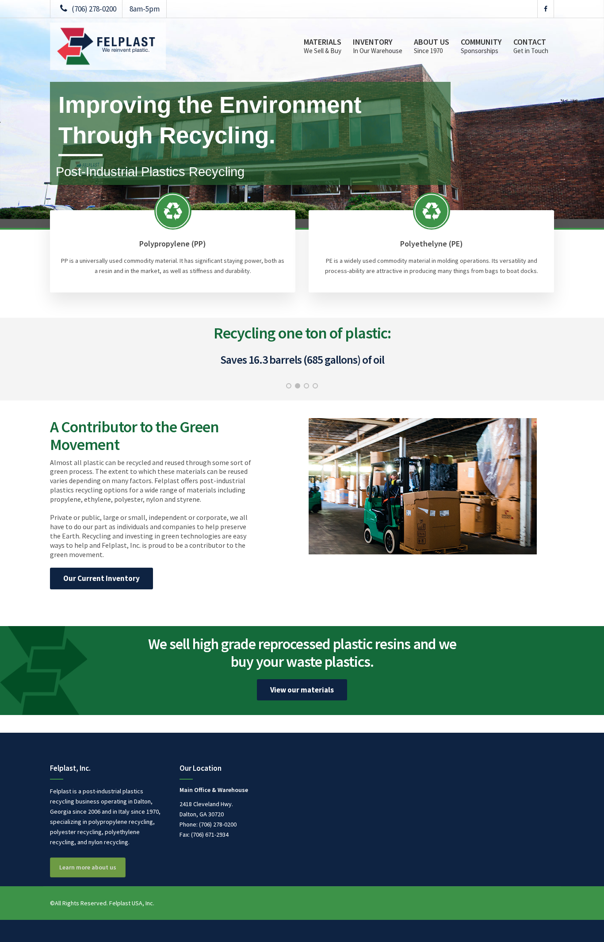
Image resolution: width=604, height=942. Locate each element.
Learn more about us (87, 867)
